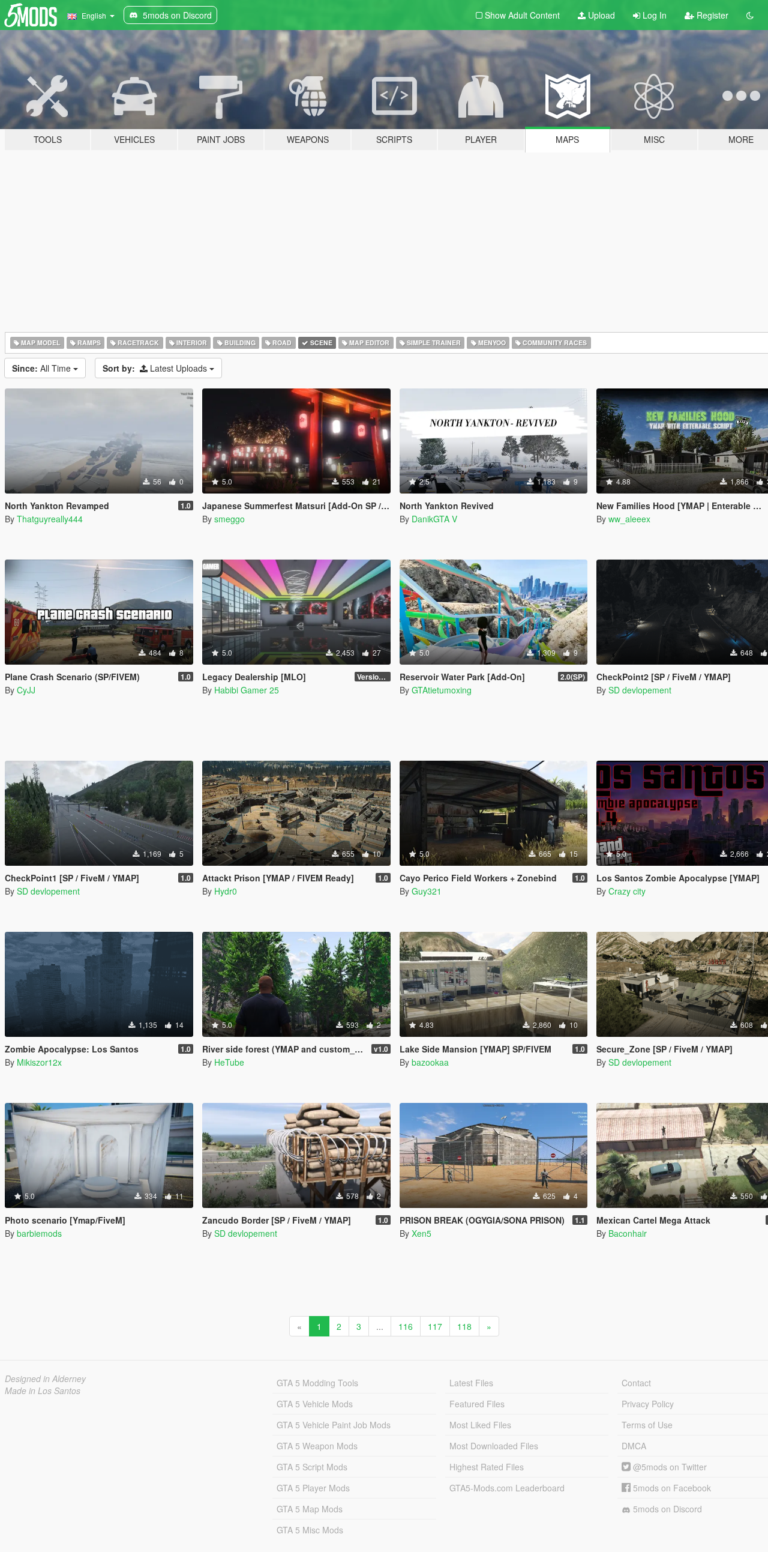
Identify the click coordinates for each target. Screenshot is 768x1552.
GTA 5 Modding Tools (317, 1383)
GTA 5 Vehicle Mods (315, 1404)
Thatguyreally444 (50, 519)
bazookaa (430, 1062)
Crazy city (627, 891)
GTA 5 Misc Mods (310, 1530)
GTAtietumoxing (442, 690)
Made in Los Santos (42, 1390)
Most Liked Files (480, 1425)
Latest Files (471, 1383)
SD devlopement (639, 690)
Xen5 (421, 1233)
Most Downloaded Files (493, 1446)
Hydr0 (225, 891)
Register (711, 15)
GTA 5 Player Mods (313, 1488)
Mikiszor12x (39, 1062)
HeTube (229, 1062)
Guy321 (427, 891)
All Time (42, 368)
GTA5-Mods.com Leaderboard (507, 1488)
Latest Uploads (156, 368)
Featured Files (477, 1404)
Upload (600, 15)
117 (435, 1326)
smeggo (229, 519)
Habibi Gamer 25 (246, 690)
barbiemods (39, 1233)
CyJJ (26, 690)
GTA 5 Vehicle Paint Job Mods (334, 1425)
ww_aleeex (629, 519)
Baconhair (627, 1233)
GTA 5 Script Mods (312, 1467)
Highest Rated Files (486, 1467)
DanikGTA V (434, 519)
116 (405, 1326)
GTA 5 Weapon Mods (317, 1446)
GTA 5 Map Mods (310, 1509)
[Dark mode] (750, 15)
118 (464, 1326)
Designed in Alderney (45, 1378)
